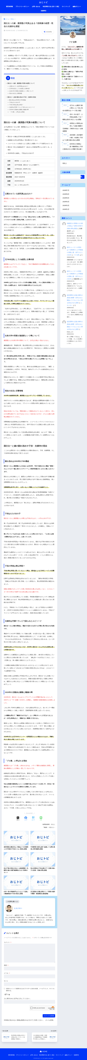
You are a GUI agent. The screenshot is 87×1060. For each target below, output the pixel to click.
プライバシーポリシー (22, 6)
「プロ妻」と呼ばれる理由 (17, 112)
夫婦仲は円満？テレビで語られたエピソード (22, 107)
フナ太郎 (76, 255)
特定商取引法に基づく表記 (51, 6)
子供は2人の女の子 (14, 102)
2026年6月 (66, 194)
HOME (44, 1051)
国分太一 (52, 827)
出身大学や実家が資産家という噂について (21, 91)
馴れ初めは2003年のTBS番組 (17, 100)
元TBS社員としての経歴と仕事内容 (19, 88)
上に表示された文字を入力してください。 (17, 998)
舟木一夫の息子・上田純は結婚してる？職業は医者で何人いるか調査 (73, 117)
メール (7, 973)
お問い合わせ (36, 6)
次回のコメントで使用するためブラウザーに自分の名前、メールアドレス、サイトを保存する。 (30, 989)
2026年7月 (66, 190)
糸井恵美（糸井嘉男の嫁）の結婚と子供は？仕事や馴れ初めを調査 (73, 137)
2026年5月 (66, 198)
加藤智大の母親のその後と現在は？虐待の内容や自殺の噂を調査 (75, 226)
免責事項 (43, 10)
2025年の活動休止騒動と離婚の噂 (19, 109)
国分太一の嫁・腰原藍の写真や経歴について (21, 83)
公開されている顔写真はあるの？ (18, 86)
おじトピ (43, 2)
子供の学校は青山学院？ (16, 104)
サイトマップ (66, 6)
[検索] (82, 177)
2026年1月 (66, 209)
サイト (6, 981)
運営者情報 (9, 6)
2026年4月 (66, 201)
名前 (6, 965)
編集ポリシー (77, 6)
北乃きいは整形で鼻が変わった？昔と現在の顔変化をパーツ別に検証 (73, 108)
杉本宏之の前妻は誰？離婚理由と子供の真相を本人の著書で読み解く (73, 146)
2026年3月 (66, 205)
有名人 (53, 824)
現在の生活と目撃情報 (15, 93)
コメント (8, 942)
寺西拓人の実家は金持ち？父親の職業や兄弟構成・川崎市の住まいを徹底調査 (73, 127)
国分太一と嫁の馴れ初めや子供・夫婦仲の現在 (21, 97)
